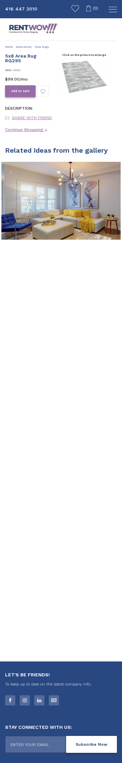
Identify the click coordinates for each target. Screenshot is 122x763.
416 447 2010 (21, 9)
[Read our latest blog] (54, 700)
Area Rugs (42, 46)
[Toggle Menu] (112, 10)
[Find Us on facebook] (10, 700)
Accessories (24, 46)
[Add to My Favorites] (43, 91)
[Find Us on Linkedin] (39, 700)
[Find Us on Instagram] (25, 700)
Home (9, 46)
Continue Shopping (24, 129)
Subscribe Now (91, 744)
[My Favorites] (75, 9)
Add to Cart (20, 91)
